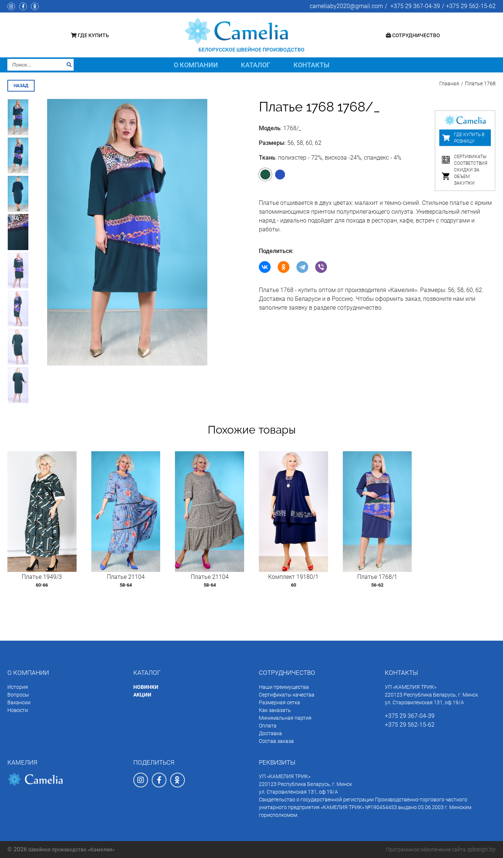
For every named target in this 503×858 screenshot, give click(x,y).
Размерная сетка (279, 702)
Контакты (311, 65)
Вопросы (18, 695)
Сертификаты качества (286, 695)
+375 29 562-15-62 (471, 6)
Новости (17, 710)
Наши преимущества (284, 687)
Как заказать (275, 710)
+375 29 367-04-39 (415, 6)
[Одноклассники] (283, 267)
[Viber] (321, 267)
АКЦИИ (142, 695)
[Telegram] (302, 267)
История (17, 687)
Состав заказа (276, 741)
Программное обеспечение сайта (426, 849)
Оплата (268, 726)
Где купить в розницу (469, 138)
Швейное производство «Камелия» (71, 849)
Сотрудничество (415, 35)
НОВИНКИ (145, 687)
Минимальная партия (285, 718)
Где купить (93, 35)
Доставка (270, 733)
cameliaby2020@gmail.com (346, 6)
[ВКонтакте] (265, 267)
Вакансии (19, 702)
